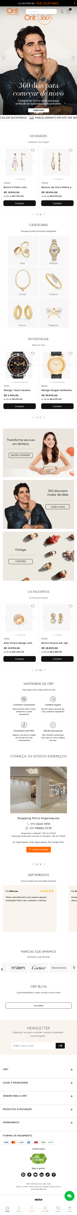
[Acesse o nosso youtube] (35, 1175)
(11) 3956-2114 (38, 824)
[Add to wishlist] (33, 151)
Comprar (19, 203)
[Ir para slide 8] (27, 382)
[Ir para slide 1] (15, 179)
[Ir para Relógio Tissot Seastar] (20, 380)
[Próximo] (34, 162)
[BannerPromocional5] (38, 556)
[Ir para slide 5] (24, 179)
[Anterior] (5, 162)
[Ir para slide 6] (23, 382)
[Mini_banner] (38, 452)
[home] (12, 11)
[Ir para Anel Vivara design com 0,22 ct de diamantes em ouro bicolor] (20, 633)
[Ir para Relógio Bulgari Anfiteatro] (57, 380)
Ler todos (38, 1005)
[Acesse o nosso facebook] (29, 1175)
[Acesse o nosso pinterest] (54, 1175)
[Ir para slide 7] (25, 382)
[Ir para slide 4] (22, 179)
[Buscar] (30, 11)
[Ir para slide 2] (18, 179)
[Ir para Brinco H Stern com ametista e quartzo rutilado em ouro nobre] (20, 177)
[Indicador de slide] (35, 113)
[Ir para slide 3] (20, 179)
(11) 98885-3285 (41, 828)
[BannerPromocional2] (38, 504)
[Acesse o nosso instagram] (23, 1175)
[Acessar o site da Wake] (38, 1199)
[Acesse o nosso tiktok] (47, 1175)
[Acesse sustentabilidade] (38, 1158)
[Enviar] (60, 1046)
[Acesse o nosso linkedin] (41, 1175)
